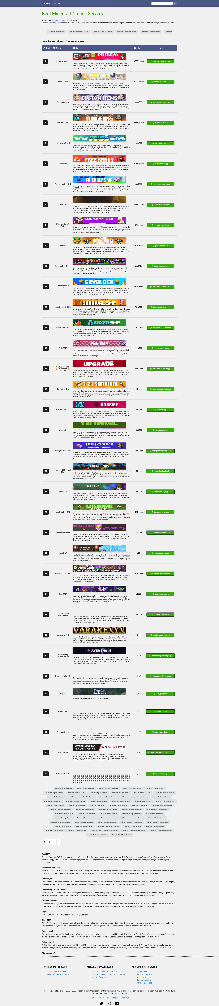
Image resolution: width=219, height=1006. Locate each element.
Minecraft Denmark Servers (108, 797)
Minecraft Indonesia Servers (165, 801)
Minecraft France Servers (52, 801)
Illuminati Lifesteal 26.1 (63, 471)
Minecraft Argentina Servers (108, 788)
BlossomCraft (63, 102)
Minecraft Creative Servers (103, 31)
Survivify (63, 492)
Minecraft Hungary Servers (121, 801)
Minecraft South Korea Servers (157, 822)
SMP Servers (142, 972)
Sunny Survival (63, 389)
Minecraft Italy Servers (97, 805)
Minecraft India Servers (143, 801)
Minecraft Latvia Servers (140, 805)
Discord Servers (99, 977)
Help (108, 998)
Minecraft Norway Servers (64, 814)
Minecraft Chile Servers (142, 793)
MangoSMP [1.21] (62, 451)
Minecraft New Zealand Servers (157, 809)
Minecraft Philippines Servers (131, 814)
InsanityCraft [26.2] (63, 307)
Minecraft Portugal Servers (63, 818)
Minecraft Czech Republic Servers (82, 797)
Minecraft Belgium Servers (54, 793)
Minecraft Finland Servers (161, 797)
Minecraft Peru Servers (109, 814)
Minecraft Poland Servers (154, 814)
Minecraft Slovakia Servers (84, 822)
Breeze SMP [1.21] (63, 184)
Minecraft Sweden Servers (84, 826)
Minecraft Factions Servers (151, 31)
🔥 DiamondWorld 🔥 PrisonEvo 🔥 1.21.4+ (62, 369)
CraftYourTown (62, 410)
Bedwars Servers (144, 974)
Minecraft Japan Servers (118, 805)
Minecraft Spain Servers (63, 826)
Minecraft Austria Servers (155, 788)
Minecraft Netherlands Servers (132, 809)
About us (125, 998)
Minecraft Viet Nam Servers (121, 835)
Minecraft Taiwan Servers (132, 826)
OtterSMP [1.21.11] (63, 266)
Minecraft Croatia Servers (57, 797)
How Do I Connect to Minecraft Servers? (110, 974)
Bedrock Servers (144, 977)
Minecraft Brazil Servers (76, 793)
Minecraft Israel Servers (77, 805)
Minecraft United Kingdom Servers (134, 830)
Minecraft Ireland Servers (55, 805)
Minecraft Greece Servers (98, 801)
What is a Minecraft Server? (104, 972)
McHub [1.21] (62, 123)
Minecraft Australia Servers (132, 788)
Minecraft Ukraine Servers (77, 830)
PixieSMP (63, 348)
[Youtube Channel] (117, 1004)
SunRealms (63, 82)
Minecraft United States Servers (161, 830)
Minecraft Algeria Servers (85, 788)
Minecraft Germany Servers (75, 801)
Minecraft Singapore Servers (60, 822)
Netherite (63, 164)
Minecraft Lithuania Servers (162, 805)
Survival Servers (144, 980)
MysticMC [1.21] (63, 143)
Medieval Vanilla (63, 532)
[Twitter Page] (101, 1004)
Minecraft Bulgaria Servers (98, 793)
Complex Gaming (63, 61)
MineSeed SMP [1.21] (62, 225)
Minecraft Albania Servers (63, 788)
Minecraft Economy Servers (126, 31)
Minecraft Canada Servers (120, 793)
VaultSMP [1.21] (63, 512)
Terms (92, 998)
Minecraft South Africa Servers (131, 822)
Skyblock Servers (144, 983)
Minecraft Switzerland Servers (108, 826)
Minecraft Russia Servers (108, 818)
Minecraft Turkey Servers (55, 830)
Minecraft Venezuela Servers (97, 835)
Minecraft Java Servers (56, 31)
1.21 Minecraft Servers (57, 972)
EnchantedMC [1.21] (63, 287)
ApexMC (62, 430)
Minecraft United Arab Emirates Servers (104, 830)
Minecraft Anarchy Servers (79, 31)
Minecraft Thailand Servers (155, 826)
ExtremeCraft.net (62, 573)
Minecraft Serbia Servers (156, 818)
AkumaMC (63, 205)
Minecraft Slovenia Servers (107, 822)
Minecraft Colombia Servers (164, 793)
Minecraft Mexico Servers (108, 809)
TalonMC (63, 246)
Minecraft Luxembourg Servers (60, 809)
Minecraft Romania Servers (86, 818)
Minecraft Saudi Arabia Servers (132, 818)
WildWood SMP (62, 328)
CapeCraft (62, 553)
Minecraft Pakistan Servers (87, 814)
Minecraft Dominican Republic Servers (135, 797)
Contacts (115, 998)
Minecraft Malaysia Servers (85, 809)
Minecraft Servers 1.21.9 (58, 974)
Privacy (101, 998)
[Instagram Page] (109, 1004)
